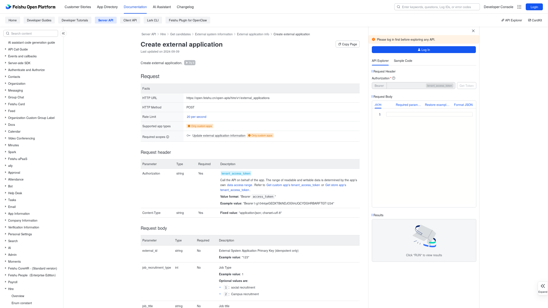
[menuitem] (78, 7)
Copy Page (349, 44)
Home (13, 20)
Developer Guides (39, 20)
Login (534, 7)
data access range (239, 185)
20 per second (196, 116)
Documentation (135, 6)
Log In (425, 49)
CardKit (537, 20)
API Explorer (513, 20)
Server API (105, 20)
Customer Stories (78, 6)
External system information (214, 34)
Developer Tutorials (75, 20)
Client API (130, 20)
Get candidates (180, 34)
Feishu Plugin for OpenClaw (188, 20)
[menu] (129, 7)
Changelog (185, 6)
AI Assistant (162, 6)
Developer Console (498, 6)
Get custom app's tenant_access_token (293, 185)
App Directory (107, 6)
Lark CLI (153, 20)
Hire (163, 34)
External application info (253, 34)
